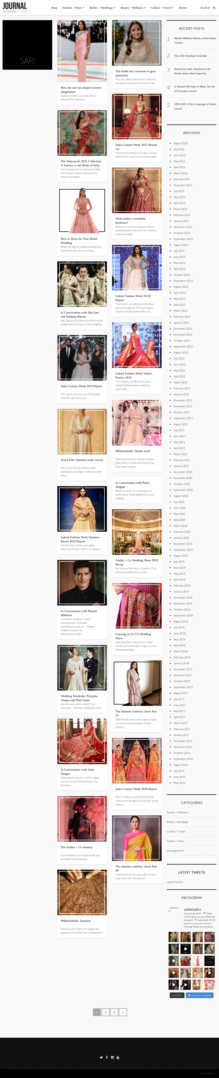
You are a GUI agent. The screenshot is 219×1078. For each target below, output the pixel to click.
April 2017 (179, 717)
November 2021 (183, 406)
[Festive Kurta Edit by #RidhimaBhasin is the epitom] (209, 985)
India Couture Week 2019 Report (81, 386)
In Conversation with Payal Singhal (132, 485)
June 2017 (180, 705)
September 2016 (183, 758)
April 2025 (179, 203)
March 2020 (181, 525)
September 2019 (183, 549)
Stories (183, 7)
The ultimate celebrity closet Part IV (136, 713)
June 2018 (180, 633)
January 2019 (181, 591)
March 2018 (181, 651)
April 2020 (179, 519)
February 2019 (182, 585)
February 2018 (182, 657)
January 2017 (181, 734)
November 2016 (183, 746)
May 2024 (179, 262)
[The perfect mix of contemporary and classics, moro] (197, 985)
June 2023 (180, 292)
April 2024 (179, 268)
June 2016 (180, 776)
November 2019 (183, 543)
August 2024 (181, 244)
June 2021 (180, 436)
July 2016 (179, 770)
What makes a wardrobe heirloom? (130, 220)
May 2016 (179, 782)
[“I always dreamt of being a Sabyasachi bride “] (186, 961)
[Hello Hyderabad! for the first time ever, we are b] (174, 937)
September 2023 (183, 280)
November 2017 (183, 675)
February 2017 (182, 729)
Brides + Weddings (101, 7)
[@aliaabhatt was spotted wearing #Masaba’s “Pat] (197, 961)
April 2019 (179, 579)
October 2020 (182, 483)
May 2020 (179, 513)
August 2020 (181, 495)
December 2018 (183, 597)
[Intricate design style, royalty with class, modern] (197, 937)
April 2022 (179, 376)
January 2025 (181, 220)
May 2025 (179, 197)
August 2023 (181, 286)
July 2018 (179, 627)
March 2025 (181, 209)
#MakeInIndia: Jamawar (76, 920)
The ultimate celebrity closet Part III (136, 868)
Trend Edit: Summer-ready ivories (82, 460)
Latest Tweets (191, 872)
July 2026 (179, 149)
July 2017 (179, 699)
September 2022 (183, 346)
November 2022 (183, 334)
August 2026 (181, 143)
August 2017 (181, 693)
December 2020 (183, 472)
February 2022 (182, 388)
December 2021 (183, 400)
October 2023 (182, 274)
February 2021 (182, 460)
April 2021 (179, 448)
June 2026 (180, 155)
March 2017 (181, 723)
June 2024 (180, 256)
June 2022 (180, 364)
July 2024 (179, 250)
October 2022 (182, 340)
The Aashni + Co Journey (77, 847)
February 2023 (182, 316)
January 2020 (181, 537)
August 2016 (181, 764)
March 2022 (181, 382)
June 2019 (180, 567)
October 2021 (182, 412)
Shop (54, 7)
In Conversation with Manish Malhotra (79, 613)
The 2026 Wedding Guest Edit (190, 55)
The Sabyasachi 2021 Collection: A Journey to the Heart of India (81, 163)
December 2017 (183, 669)
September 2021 (183, 418)
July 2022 (179, 358)
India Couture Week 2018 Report (136, 789)
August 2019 (181, 555)
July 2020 (179, 501)
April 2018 (179, 645)
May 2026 (179, 161)
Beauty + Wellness (132, 7)
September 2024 (183, 238)
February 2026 (182, 179)
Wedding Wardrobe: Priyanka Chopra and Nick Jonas (79, 698)
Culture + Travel (161, 7)
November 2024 (183, 226)
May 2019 (179, 573)
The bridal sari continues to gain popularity (135, 73)
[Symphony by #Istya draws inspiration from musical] (209, 973)
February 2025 (182, 215)
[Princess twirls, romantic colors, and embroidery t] (209, 937)
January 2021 (181, 466)
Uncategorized (175, 850)
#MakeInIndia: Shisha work (132, 451)
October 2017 (182, 681)
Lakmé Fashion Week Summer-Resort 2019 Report (80, 539)
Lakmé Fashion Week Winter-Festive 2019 (134, 375)
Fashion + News (72, 7)
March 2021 (181, 454)
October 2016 (182, 752)
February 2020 (182, 531)
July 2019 (179, 561)
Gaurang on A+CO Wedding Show (133, 636)
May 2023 (179, 298)
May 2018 (179, 639)
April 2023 (179, 304)
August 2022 (181, 352)
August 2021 (181, 424)
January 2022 (181, 394)
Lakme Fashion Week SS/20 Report (133, 298)
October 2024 (182, 232)
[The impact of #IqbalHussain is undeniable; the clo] (174, 973)
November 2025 (183, 185)
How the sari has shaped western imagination (81, 89)
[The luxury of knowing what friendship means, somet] (186, 985)
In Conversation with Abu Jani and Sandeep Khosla (80, 314)
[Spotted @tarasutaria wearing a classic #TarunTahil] (197, 973)
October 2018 (182, 609)
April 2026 (179, 167)
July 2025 (179, 191)
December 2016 (183, 740)
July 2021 (179, 430)
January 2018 (181, 663)
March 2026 (181, 173)
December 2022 (183, 328)
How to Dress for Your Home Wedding (79, 241)
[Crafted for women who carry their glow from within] (174, 985)
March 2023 (181, 310)
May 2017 (179, 711)
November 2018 (183, 603)
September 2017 (183, 687)
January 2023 (181, 322)
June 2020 (180, 507)
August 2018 (181, 621)
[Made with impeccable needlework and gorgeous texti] (186, 973)
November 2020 (183, 477)
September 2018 (183, 615)
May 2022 (179, 370)
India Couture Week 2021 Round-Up (136, 147)
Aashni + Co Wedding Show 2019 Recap (136, 562)
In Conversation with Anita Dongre (77, 771)
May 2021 (179, 442)
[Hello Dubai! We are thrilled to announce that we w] (186, 937)
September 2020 (183, 489)
